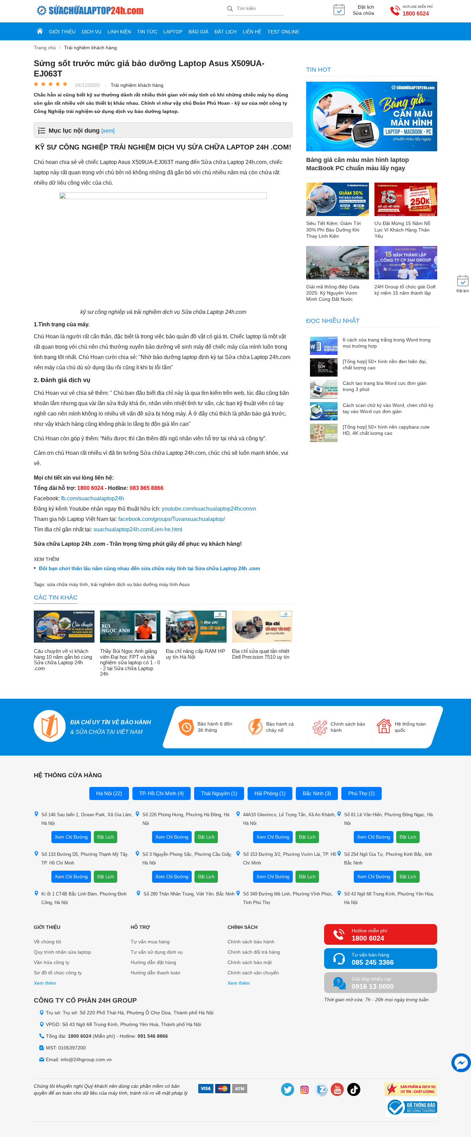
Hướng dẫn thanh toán (155, 972)
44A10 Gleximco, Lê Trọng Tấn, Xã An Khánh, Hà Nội (289, 819)
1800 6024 (416, 14)
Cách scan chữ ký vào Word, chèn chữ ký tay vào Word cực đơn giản (388, 408)
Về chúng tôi (47, 941)
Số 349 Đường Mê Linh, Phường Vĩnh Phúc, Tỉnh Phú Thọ (288, 898)
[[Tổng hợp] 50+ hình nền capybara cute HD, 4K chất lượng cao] (324, 433)
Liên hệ (252, 31)
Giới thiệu (62, 31)
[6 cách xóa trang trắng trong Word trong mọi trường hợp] (324, 346)
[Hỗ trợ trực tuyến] (461, 1062)
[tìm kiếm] (230, 9)
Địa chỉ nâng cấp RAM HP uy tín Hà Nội (195, 654)
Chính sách (243, 927)
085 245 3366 (373, 962)
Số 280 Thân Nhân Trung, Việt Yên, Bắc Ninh (188, 894)
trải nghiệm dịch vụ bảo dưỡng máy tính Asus (140, 584)
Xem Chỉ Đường (71, 837)
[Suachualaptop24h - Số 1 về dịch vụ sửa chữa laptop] (130, 11)
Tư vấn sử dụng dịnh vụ (157, 952)
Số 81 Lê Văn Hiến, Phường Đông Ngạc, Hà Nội (388, 819)
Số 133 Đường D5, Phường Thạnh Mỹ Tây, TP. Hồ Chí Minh (85, 858)
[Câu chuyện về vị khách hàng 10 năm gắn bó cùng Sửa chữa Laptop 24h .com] (64, 627)
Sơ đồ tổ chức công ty (58, 972)
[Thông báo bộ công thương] (411, 1108)
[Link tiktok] (354, 1091)
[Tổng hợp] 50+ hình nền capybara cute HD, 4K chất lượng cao (386, 430)
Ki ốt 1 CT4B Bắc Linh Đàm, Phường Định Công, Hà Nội (84, 898)
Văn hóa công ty (51, 962)
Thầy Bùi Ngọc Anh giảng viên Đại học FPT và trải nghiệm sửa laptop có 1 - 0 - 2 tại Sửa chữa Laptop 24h (130, 662)
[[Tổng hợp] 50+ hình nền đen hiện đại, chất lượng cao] (324, 368)
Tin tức (147, 31)
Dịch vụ (91, 31)
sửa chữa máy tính (67, 584)
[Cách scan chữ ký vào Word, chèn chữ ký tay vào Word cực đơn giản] (324, 412)
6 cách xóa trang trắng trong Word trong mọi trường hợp (387, 343)
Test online (283, 31)
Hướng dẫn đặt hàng (153, 962)
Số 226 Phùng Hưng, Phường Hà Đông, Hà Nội (185, 819)
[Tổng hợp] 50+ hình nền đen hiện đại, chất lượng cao (385, 364)
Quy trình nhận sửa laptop (62, 952)
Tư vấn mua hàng (150, 941)
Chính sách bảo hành (251, 941)
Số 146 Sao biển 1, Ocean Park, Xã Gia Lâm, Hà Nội (87, 819)
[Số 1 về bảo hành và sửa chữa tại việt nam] (50, 727)
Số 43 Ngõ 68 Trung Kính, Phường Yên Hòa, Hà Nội (389, 898)
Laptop (172, 31)
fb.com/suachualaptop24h (92, 498)
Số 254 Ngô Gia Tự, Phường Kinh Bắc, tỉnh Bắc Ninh (388, 858)
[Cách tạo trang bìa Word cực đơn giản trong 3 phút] (324, 390)
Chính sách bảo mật (250, 962)
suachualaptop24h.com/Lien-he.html (137, 529)
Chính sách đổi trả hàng (254, 952)
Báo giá (198, 31)
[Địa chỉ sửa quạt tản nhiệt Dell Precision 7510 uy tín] (262, 627)
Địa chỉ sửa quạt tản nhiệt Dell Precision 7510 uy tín (260, 654)
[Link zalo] (321, 1090)
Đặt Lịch (105, 837)
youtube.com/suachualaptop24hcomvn (209, 509)
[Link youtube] (337, 1091)
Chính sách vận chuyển (253, 972)
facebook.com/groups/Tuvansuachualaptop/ (171, 519)
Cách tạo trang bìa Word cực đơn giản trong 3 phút (385, 386)
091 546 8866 (153, 1036)
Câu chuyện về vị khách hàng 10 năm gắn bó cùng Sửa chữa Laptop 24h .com (63, 659)
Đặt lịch (225, 31)
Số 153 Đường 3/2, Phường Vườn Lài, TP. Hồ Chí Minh (289, 858)
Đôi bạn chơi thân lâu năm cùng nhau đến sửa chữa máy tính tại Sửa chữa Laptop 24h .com (149, 568)
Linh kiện (119, 31)
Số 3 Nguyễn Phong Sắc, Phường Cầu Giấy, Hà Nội (187, 858)
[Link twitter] (288, 1091)
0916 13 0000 (373, 986)
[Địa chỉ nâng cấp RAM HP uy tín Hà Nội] (196, 627)
